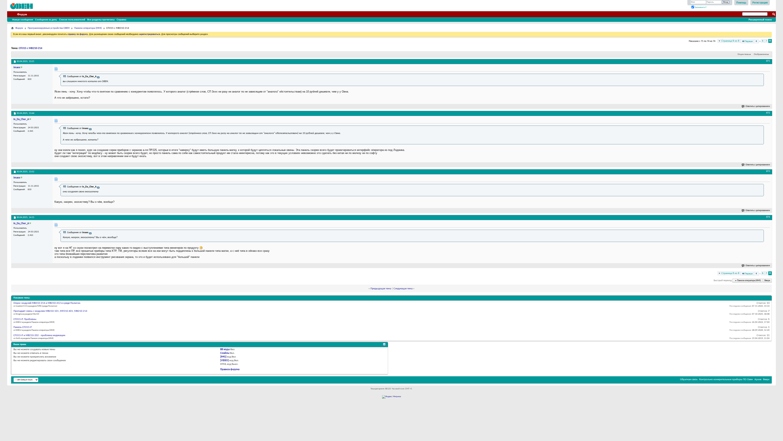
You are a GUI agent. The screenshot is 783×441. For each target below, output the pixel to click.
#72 (768, 113)
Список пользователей (72, 19)
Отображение (760, 54)
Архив (757, 379)
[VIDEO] (224, 360)
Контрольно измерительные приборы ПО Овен (726, 379)
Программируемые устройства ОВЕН (49, 28)
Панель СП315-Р (22, 327)
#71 (768, 61)
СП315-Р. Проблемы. (25, 319)
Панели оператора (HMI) (88, 28)
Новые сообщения (22, 19)
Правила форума (229, 369)
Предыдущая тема (380, 288)
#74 (768, 217)
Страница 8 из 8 (730, 41)
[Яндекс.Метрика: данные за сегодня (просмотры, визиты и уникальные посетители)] (391, 397)
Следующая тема (403, 288)
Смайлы (224, 353)
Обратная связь (689, 379)
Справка (121, 19)
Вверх (767, 281)
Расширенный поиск (760, 19)
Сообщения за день (46, 19)
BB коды (225, 349)
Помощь (741, 2)
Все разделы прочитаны (101, 19)
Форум (22, 14)
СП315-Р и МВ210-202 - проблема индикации (39, 335)
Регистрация (760, 2)
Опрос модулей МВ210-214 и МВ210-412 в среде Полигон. (47, 303)
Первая (749, 41)
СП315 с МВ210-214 (30, 48)
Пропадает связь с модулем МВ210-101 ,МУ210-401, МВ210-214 (50, 311)
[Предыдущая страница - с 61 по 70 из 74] (756, 41)
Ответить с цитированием (757, 106)
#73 (768, 171)
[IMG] (223, 356)
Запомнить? (700, 7)
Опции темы (743, 54)
